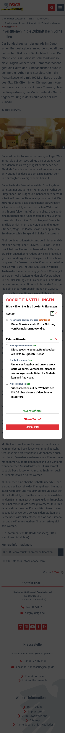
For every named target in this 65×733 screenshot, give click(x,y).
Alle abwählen (33, 419)
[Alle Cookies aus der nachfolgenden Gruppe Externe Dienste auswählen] (52, 339)
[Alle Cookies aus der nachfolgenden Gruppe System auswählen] (52, 313)
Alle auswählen (32, 410)
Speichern (32, 427)
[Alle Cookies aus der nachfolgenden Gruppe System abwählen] (56, 313)
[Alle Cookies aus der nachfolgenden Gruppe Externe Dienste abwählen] (56, 339)
